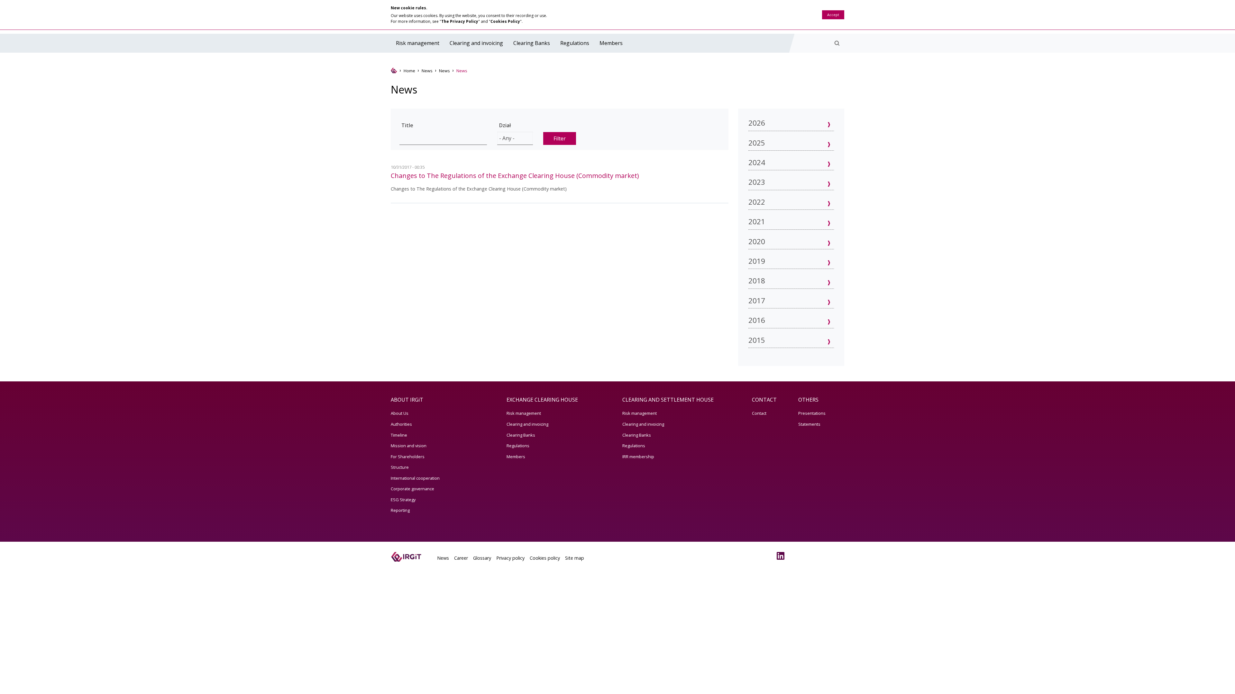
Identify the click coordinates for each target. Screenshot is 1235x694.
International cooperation (415, 478)
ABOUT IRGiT (407, 399)
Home (409, 71)
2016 (756, 320)
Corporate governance (412, 489)
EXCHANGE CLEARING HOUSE (542, 399)
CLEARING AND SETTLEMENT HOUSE (668, 399)
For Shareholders (408, 456)
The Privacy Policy (459, 21)
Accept (833, 14)
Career (461, 558)
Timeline (399, 435)
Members (611, 43)
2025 (756, 143)
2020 (756, 241)
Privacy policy (510, 558)
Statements (809, 424)
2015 (756, 340)
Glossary (482, 558)
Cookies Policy (505, 21)
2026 (756, 123)
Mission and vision (408, 446)
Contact (759, 413)
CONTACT (764, 399)
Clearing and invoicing (476, 43)
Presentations (812, 413)
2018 (756, 281)
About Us (399, 413)
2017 (756, 301)
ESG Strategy (403, 500)
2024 (756, 162)
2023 (756, 182)
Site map (574, 558)
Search (836, 43)
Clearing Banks (531, 43)
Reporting (400, 510)
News (427, 71)
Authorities (401, 424)
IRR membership (638, 456)
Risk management (417, 43)
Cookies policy (545, 558)
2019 (756, 261)
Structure (400, 467)
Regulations (574, 43)
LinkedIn (782, 556)
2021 (756, 222)
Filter (559, 138)
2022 (756, 202)
